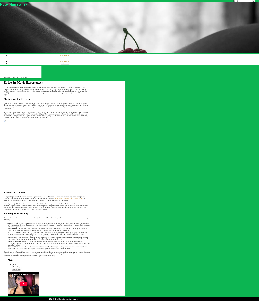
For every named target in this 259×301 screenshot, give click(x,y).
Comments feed (17, 268)
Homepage (64, 55)
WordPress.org (16, 270)
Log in (14, 264)
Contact (65, 57)
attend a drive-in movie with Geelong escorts (69, 198)
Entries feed (15, 266)
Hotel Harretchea (13, 4)
